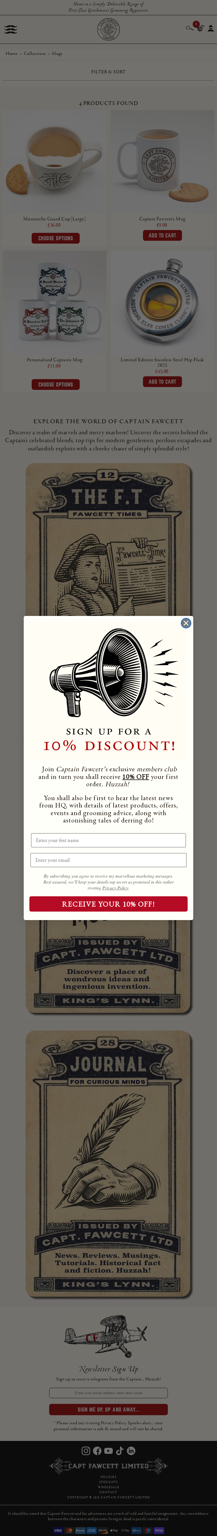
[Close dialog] (186, 623)
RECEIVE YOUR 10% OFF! (108, 904)
